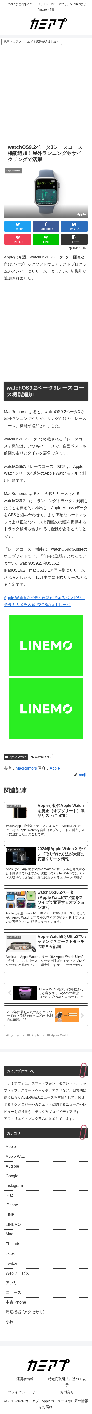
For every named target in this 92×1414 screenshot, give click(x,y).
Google (12, 1176)
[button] (74, 239)
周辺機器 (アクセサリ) (25, 1312)
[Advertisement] (46, 93)
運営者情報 (25, 1379)
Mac (9, 1234)
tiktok (10, 1254)
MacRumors (26, 768)
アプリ (11, 1283)
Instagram (14, 1185)
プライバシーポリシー (25, 1392)
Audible (12, 1166)
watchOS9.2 (43, 757)
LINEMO (13, 1224)
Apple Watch (17, 757)
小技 (9, 1322)
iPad (10, 1195)
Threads (13, 1244)
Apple (55, 768)
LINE (10, 1215)
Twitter (11, 1263)
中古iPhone (16, 1302)
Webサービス (17, 1273)
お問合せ (67, 1392)
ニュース (13, 1292)
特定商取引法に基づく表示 (67, 1382)
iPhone (12, 1205)
